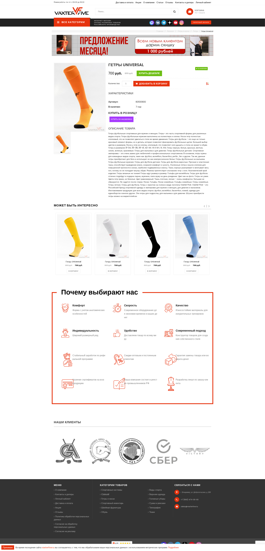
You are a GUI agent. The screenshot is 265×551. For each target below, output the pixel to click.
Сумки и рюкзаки (157, 503)
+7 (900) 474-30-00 (189, 499)
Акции (138, 2)
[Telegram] (163, 22)
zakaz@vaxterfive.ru (189, 506)
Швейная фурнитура (111, 507)
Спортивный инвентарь (112, 503)
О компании (148, 2)
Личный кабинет (203, 2)
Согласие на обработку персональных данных (65, 525)
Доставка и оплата (124, 2)
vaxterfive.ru (48, 547)
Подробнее (173, 547)
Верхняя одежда (157, 494)
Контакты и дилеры (184, 2)
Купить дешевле (149, 73)
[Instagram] (181, 22)
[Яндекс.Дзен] (169, 22)
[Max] (152, 22)
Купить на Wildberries (121, 119)
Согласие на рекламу (65, 531)
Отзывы (169, 2)
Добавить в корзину (153, 83)
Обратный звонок (201, 22)
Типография (155, 507)
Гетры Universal (73, 261)
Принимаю (8, 547)
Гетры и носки (108, 498)
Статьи (160, 2)
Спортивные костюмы (111, 489)
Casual (105, 494)
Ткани (152, 512)
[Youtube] (175, 22)
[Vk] (158, 22)
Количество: (114, 83)
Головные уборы (157, 498)
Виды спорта (155, 489)
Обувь (104, 512)
